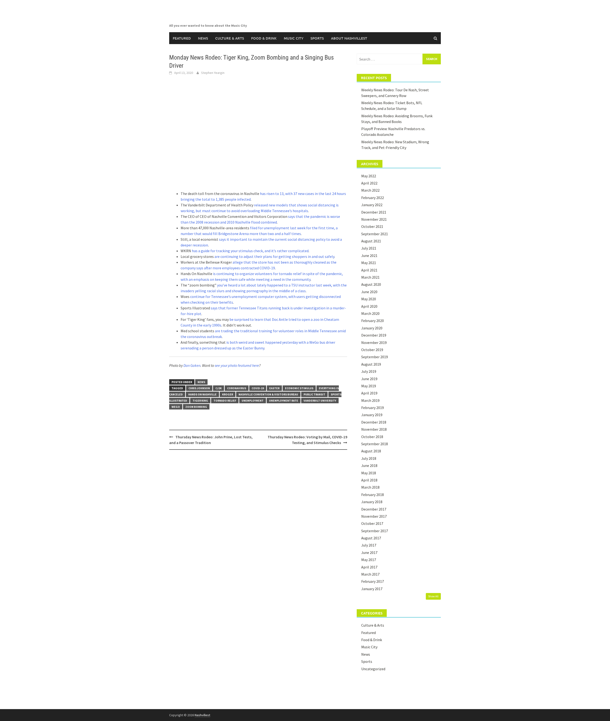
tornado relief (225, 400)
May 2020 (368, 299)
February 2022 (372, 197)
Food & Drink (264, 38)
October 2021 (372, 226)
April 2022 (369, 183)
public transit (314, 394)
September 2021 (374, 233)
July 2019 (368, 371)
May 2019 (368, 386)
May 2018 (368, 472)
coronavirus (236, 388)
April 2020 (369, 306)
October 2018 (372, 436)
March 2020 (370, 313)
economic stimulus (299, 388)
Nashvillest (202, 715)
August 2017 (371, 538)
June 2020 (369, 291)
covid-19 (258, 388)
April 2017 (369, 567)
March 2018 (370, 487)
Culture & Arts (229, 38)
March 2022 (370, 190)
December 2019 (373, 335)
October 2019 (372, 349)
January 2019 (371, 414)
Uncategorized (373, 668)
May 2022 (368, 176)
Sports (317, 38)
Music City (293, 38)
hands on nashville (202, 394)
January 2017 (371, 588)
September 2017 (374, 530)
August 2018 (371, 451)
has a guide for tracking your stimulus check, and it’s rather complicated (250, 250)
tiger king (200, 400)
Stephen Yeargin (212, 73)
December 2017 (373, 509)
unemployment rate (283, 400)
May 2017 (368, 559)
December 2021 (373, 212)
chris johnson (199, 388)
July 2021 (368, 248)
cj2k (218, 388)
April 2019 (369, 393)
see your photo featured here (237, 365)
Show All (433, 596)
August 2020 (371, 284)
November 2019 (374, 342)
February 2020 (372, 320)
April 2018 (369, 480)
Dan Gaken (191, 365)
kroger (227, 394)
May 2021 (368, 262)
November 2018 (374, 429)
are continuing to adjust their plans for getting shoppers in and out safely (274, 256)
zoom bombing (196, 407)
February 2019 (372, 407)
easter (274, 388)
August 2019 (371, 364)
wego (176, 407)
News (203, 38)
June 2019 (369, 378)
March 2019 (370, 400)
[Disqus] (258, 515)
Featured (182, 38)
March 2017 (370, 574)
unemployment (253, 400)
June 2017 (369, 552)
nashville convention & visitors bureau (268, 394)
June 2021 (369, 255)
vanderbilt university (320, 400)
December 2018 (373, 422)
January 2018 (371, 501)
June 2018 (369, 465)
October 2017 (372, 523)
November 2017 (374, 516)
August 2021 (371, 241)
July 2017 (368, 545)
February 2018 (372, 494)
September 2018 (374, 443)
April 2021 (369, 270)
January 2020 (371, 328)
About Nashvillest (349, 38)
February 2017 (372, 581)
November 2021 (374, 219)
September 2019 (374, 356)
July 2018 (368, 458)
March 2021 (370, 277)
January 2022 (371, 204)
